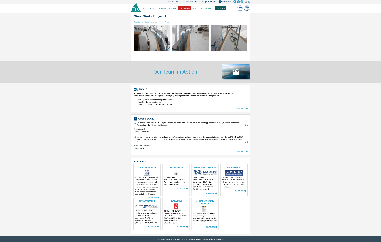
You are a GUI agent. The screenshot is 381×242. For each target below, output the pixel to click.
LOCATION (162, 8)
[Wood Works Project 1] (152, 38)
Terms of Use (218, 239)
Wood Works (164, 22)
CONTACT (209, 8)
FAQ (201, 8)
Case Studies (138, 22)
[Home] (136, 12)
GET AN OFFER (184, 8)
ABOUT (152, 8)
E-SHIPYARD (220, 8)
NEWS (195, 8)
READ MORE (240, 108)
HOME (145, 8)
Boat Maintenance (151, 22)
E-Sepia (210, 239)
